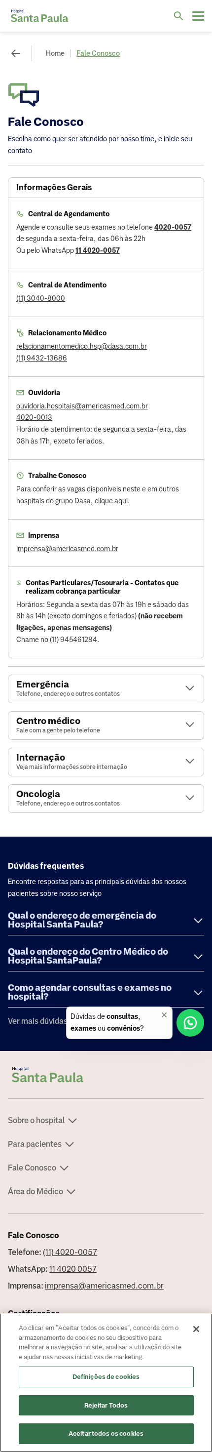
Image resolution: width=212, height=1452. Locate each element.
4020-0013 (34, 417)
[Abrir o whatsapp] (190, 1023)
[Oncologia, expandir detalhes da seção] (190, 798)
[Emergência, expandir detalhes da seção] (190, 688)
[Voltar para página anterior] (16, 53)
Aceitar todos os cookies (106, 1433)
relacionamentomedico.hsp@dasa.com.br (81, 346)
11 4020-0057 (97, 250)
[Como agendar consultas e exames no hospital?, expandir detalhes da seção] (198, 993)
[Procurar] (178, 16)
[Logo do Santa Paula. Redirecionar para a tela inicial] (39, 16)
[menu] (198, 16)
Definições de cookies (106, 1376)
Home (55, 53)
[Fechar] (196, 1329)
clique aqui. (112, 501)
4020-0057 (172, 227)
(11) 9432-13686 (41, 358)
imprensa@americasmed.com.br (67, 549)
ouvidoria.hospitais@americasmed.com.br (82, 406)
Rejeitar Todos (106, 1405)
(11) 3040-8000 (40, 298)
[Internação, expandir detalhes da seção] (190, 761)
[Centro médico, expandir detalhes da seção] (190, 725)
